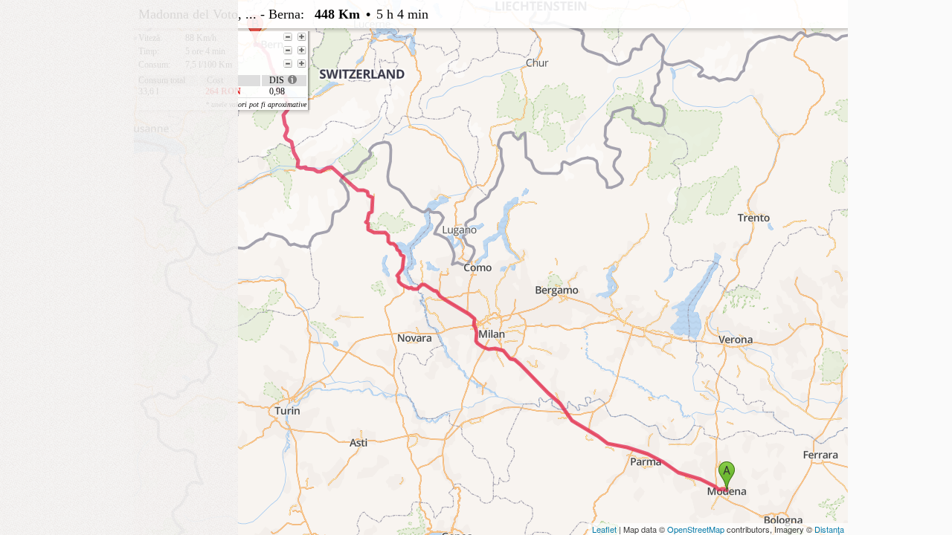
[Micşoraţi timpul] (287, 50)
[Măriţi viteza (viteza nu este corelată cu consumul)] (302, 37)
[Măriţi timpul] (302, 50)
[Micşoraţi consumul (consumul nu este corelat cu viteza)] (287, 63)
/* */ (436, 54)
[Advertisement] (119, 93)
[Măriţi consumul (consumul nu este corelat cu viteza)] (302, 63)
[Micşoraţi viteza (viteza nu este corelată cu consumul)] (287, 37)
